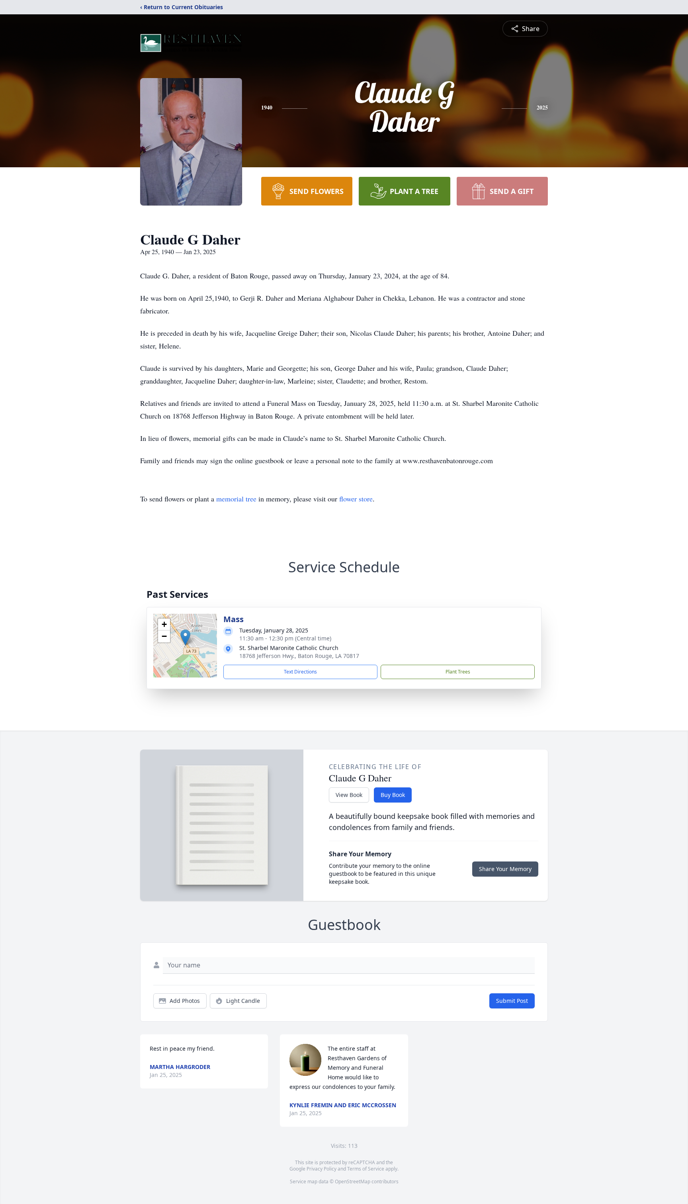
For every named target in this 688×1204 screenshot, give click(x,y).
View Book (349, 795)
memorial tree (236, 498)
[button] (185, 637)
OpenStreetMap (352, 1181)
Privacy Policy (321, 1168)
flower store (356, 498)
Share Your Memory (505, 869)
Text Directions (300, 671)
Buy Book (393, 795)
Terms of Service (365, 1168)
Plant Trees (458, 671)
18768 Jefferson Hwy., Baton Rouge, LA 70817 (299, 656)
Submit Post (512, 1000)
